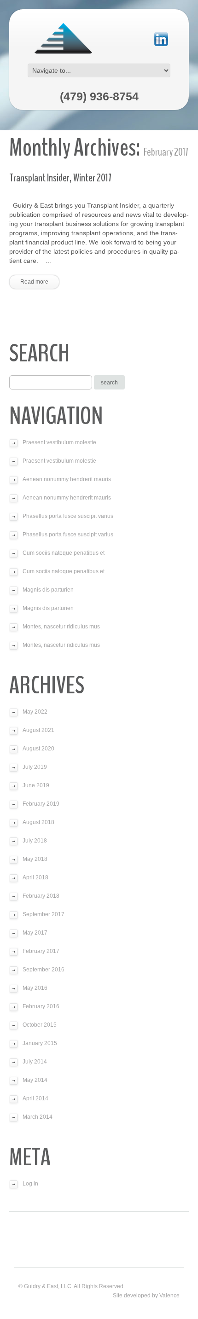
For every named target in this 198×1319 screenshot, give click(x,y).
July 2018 (35, 840)
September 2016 (43, 969)
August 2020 (38, 748)
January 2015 (40, 1043)
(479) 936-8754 (99, 96)
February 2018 (41, 896)
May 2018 (35, 859)
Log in (30, 1183)
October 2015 (40, 1025)
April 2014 (35, 1098)
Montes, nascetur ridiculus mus (61, 626)
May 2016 (35, 988)
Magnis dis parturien (48, 590)
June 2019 (36, 785)
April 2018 (35, 877)
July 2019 (35, 767)
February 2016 (41, 1006)
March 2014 (37, 1117)
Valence (169, 1295)
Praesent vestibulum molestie (59, 442)
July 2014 (35, 1061)
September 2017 (43, 914)
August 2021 (38, 730)
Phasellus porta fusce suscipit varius (68, 516)
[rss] (161, 38)
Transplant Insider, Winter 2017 (60, 177)
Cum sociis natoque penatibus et (64, 553)
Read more (34, 282)
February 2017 (41, 951)
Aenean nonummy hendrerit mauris (67, 479)
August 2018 (38, 822)
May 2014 (35, 1080)
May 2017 (35, 933)
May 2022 (35, 712)
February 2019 (41, 804)
